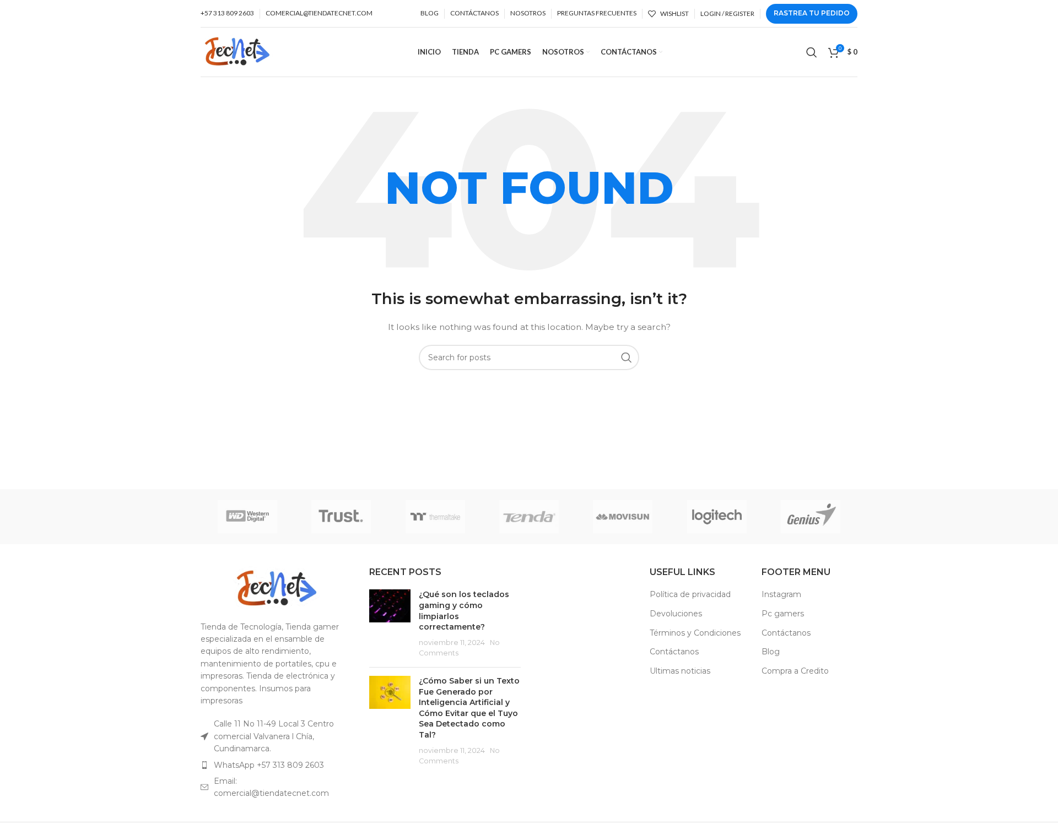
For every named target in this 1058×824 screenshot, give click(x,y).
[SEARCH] (626, 357)
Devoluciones (676, 614)
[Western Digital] (247, 516)
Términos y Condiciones (695, 633)
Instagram (781, 594)
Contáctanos (674, 652)
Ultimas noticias (680, 671)
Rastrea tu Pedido (812, 13)
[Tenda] (529, 516)
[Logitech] (716, 516)
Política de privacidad (690, 594)
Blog (771, 652)
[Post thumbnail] (390, 624)
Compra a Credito (795, 671)
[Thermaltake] (435, 516)
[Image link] (277, 587)
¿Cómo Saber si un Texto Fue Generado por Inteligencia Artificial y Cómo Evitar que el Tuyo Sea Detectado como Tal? (469, 708)
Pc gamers (783, 614)
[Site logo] (237, 51)
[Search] (812, 52)
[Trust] (341, 516)
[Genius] (810, 516)
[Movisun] (623, 516)
